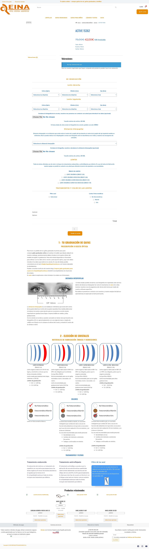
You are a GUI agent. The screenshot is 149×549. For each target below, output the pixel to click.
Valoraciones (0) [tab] (33, 57)
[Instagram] (142, 546)
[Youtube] (146, 546)
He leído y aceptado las (127, 537)
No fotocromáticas (97, 197)
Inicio (79, 23)
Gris (97, 203)
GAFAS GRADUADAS (61, 17)
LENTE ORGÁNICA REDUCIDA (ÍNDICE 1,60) (75, 177)
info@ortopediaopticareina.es (50, 264)
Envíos (43, 530)
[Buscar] (115, 7)
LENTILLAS (48, 17)
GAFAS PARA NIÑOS (77, 17)
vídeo (96, 125)
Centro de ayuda (6, 1)
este (30, 275)
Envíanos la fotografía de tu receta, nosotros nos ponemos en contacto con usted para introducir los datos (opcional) (74, 114)
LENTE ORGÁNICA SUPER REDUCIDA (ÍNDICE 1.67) (75, 180)
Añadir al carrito (75, 233)
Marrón (97, 200)
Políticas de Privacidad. (134, 537)
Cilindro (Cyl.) (74, 91)
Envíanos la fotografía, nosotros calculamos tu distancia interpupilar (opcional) (74, 148)
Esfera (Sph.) (46, 91)
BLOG (102, 17)
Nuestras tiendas (20, 1)
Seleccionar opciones (40, 520)
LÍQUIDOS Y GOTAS (91, 17)
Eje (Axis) (103, 91)
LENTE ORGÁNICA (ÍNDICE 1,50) (75, 175)
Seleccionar (54, 197)
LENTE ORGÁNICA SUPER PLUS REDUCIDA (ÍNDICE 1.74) (75, 183)
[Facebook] (138, 546)
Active (95, 23)
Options (34, 215)
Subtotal (34, 212)
